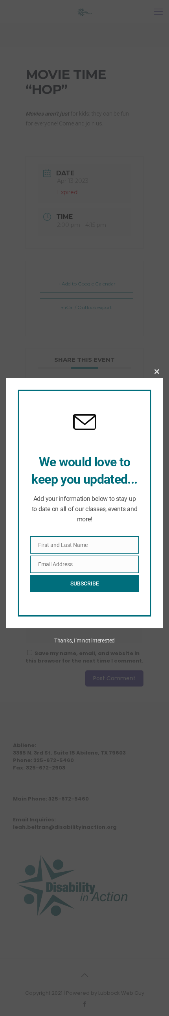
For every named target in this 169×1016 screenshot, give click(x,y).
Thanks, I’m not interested (84, 640)
